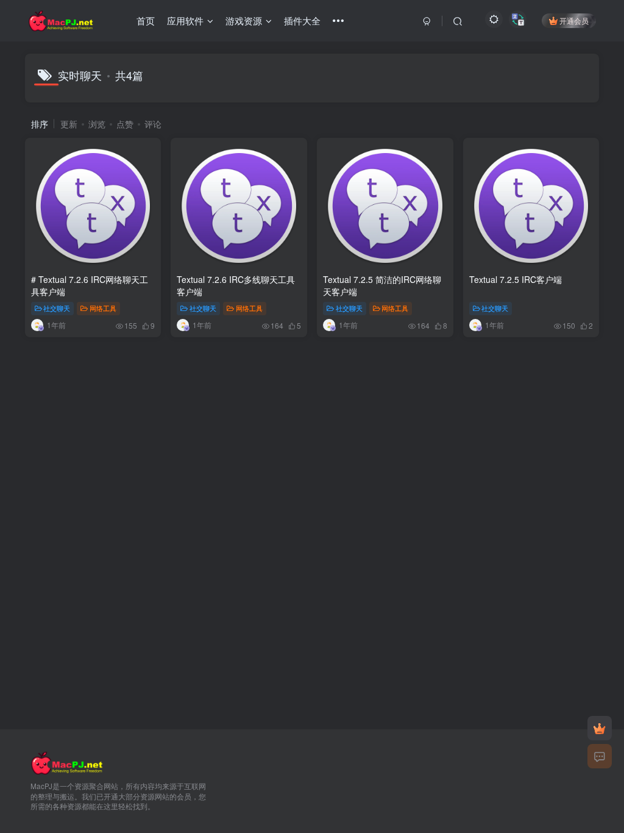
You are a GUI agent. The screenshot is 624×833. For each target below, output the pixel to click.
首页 (145, 20)
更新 (68, 124)
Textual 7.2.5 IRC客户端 (515, 279)
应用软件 (185, 20)
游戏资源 (243, 20)
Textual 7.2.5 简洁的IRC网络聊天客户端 (382, 285)
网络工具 (103, 308)
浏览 (96, 124)
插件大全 (302, 20)
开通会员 (574, 20)
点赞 (124, 124)
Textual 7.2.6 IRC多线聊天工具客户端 (236, 285)
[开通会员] (599, 728)
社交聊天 (56, 308)
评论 (152, 124)
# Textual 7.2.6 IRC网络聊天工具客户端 (89, 285)
